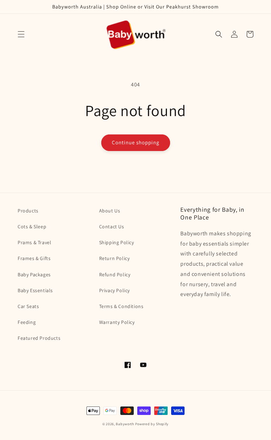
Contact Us (111, 226)
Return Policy (114, 258)
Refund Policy (115, 274)
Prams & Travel (34, 242)
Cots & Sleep (32, 226)
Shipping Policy (116, 242)
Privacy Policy (114, 290)
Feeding (27, 322)
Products (28, 210)
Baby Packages (34, 274)
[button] (21, 34)
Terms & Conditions (121, 306)
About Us (109, 210)
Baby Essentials (35, 290)
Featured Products (39, 338)
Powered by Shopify (152, 424)
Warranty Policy (117, 322)
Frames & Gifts (34, 258)
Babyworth (125, 424)
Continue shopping (135, 142)
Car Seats (28, 306)
